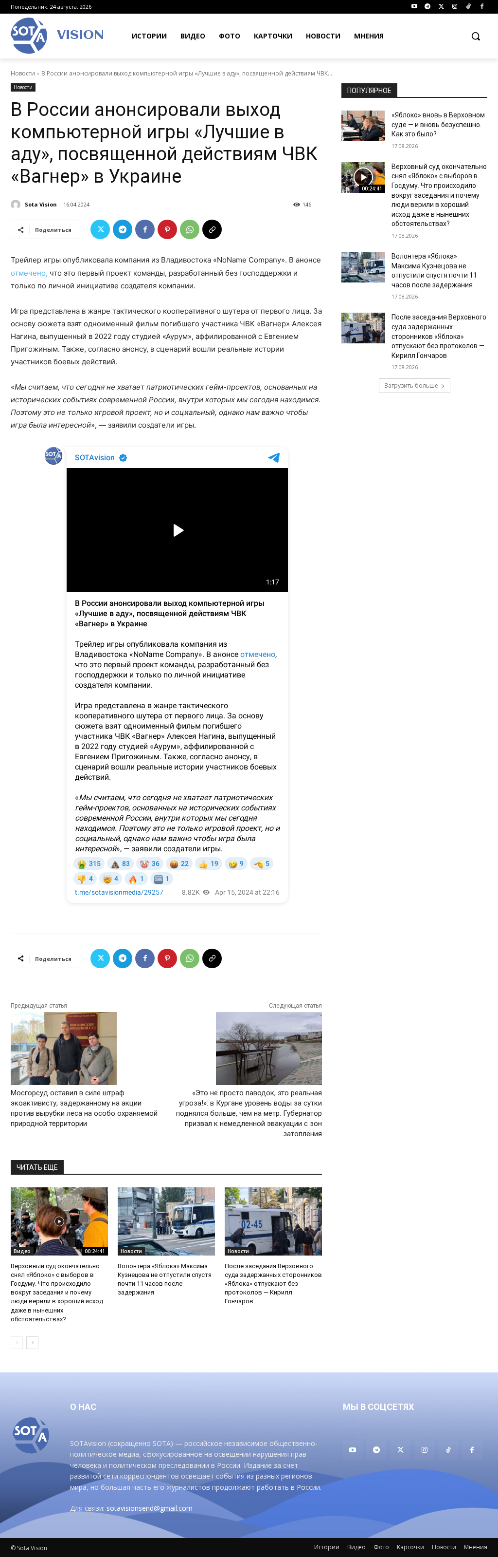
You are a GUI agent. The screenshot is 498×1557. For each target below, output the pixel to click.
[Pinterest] (167, 229)
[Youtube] (414, 7)
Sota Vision (41, 204)
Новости (23, 73)
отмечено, (29, 273)
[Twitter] (441, 7)
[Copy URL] (212, 229)
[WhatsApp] (189, 229)
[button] (475, 36)
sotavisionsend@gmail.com (150, 1508)
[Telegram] (427, 7)
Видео (22, 1251)
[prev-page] (17, 1342)
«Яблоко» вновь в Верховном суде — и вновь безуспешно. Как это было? (438, 124)
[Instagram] (455, 7)
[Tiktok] (468, 7)
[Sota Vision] (17, 204)
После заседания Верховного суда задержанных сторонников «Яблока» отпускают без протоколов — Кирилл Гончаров (273, 1283)
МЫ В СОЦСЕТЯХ (378, 1407)
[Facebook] (481, 7)
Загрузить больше (411, 385)
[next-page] (32, 1342)
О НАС (83, 1407)
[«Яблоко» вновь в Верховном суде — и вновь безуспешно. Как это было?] (363, 126)
